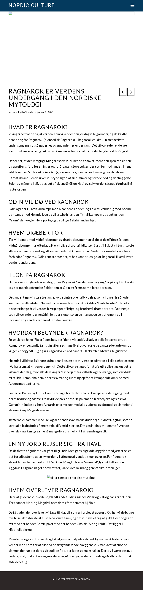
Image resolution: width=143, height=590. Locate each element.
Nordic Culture (32, 5)
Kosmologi (16, 112)
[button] (132, 5)
